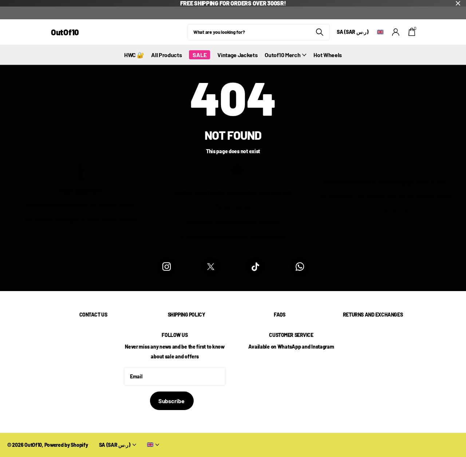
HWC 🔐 (134, 54)
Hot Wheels (327, 54)
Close (458, 3)
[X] (210, 266)
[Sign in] (396, 32)
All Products (166, 54)
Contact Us (93, 314)
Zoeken (319, 32)
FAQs (279, 314)
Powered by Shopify (66, 445)
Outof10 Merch (282, 54)
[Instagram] (166, 266)
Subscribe (171, 400)
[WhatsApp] (299, 266)
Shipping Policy (186, 314)
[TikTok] (255, 266)
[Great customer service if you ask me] (233, 173)
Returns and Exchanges (373, 314)
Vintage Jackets (237, 54)
